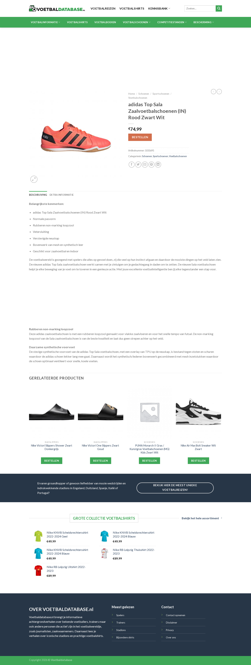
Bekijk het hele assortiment (200, 518)
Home (131, 93)
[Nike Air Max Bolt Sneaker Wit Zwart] (198, 412)
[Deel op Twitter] (138, 165)
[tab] (38, 194)
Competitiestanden (170, 22)
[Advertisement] (125, 55)
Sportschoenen (161, 93)
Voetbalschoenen (135, 22)
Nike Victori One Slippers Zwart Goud (100, 447)
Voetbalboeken (105, 22)
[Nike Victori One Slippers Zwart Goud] (100, 412)
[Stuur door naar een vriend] (145, 165)
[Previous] (29, 429)
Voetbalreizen (103, 8)
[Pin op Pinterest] (151, 165)
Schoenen (143, 93)
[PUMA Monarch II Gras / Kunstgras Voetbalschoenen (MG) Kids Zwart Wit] (149, 412)
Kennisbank (158, 8)
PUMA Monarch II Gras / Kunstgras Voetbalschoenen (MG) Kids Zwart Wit (149, 449)
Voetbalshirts (131, 8)
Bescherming (202, 22)
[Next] (221, 429)
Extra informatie (61, 194)
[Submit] (219, 8)
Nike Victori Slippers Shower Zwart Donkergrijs (51, 447)
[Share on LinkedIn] (158, 165)
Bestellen (140, 137)
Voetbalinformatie (44, 22)
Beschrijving (38, 194)
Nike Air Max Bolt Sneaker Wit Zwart (198, 447)
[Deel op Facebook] (132, 165)
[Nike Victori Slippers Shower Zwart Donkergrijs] (51, 412)
